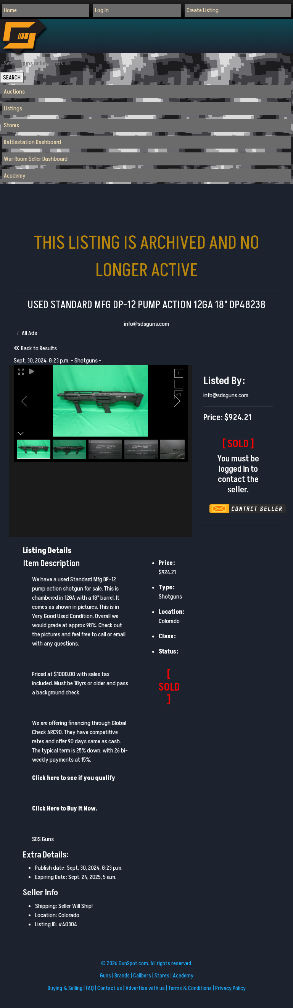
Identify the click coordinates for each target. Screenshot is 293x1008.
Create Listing (203, 10)
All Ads (29, 333)
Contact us (109, 988)
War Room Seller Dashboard (36, 159)
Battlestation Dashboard (32, 142)
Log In (102, 10)
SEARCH (12, 77)
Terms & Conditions (190, 988)
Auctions (14, 91)
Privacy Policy (230, 988)
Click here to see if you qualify (73, 778)
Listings (13, 108)
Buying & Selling (65, 988)
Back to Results (38, 348)
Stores (11, 125)
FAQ (90, 988)
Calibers (142, 976)
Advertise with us (145, 988)
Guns (105, 976)
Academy (15, 176)
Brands (122, 976)
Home (10, 10)
